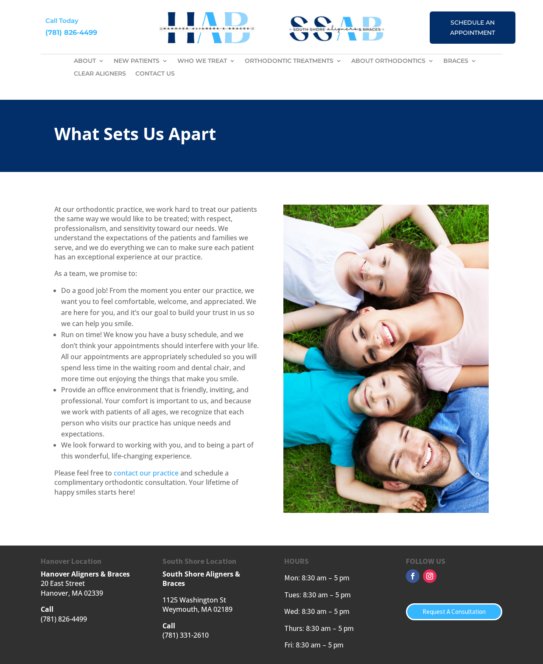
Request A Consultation (454, 612)
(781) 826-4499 (71, 32)
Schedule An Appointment (472, 28)
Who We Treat (202, 61)
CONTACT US (155, 73)
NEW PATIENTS (137, 61)
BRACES (455, 61)
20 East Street (63, 583)
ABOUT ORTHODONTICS (388, 61)
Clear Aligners (100, 73)
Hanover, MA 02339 (72, 593)
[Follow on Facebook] (413, 576)
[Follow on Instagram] (430, 576)
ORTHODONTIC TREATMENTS (289, 61)
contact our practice (146, 473)
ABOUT (85, 61)
